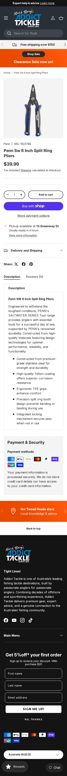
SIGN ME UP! (33, 709)
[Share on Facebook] (23, 264)
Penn (7, 143)
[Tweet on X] (16, 264)
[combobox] (33, 33)
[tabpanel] (33, 357)
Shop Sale (33, 54)
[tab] (12, 277)
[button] (61, 18)
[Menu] (6, 18)
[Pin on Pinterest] (31, 264)
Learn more (47, 3)
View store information (23, 235)
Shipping (25, 170)
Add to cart (46, 194)
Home (7, 72)
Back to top (33, 528)
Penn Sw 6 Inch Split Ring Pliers (31, 72)
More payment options (33, 215)
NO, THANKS (33, 719)
